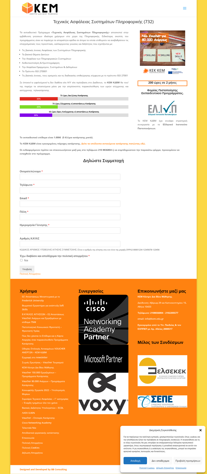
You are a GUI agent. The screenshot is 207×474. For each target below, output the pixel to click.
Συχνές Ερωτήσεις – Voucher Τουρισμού (43, 362)
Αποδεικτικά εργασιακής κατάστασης (40, 432)
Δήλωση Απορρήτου (165, 468)
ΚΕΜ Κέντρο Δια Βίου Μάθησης (38, 367)
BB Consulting (59, 469)
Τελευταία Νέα (29, 427)
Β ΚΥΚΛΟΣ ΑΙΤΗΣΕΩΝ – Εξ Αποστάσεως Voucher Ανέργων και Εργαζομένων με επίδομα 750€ (43, 318)
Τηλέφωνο (27, 185)
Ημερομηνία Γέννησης (34, 225)
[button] (200, 430)
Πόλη (24, 211)
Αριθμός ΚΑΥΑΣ (29, 238)
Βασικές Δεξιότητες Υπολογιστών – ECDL (42, 407)
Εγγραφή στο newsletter (35, 357)
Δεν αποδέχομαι (160, 460)
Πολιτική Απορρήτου (30, 273)
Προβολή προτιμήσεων (187, 460)
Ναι (26, 260)
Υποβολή (27, 269)
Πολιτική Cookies (147, 468)
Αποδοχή (135, 460)
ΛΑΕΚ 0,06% (28, 412)
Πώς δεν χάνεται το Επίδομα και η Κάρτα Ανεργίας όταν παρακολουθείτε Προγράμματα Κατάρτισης (45, 339)
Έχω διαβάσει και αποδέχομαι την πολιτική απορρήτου (55, 256)
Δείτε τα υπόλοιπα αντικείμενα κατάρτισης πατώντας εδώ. (113, 143)
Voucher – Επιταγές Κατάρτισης (38, 417)
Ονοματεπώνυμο (31, 171)
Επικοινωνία (181, 468)
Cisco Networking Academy (36, 422)
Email (24, 198)
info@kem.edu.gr (154, 318)
